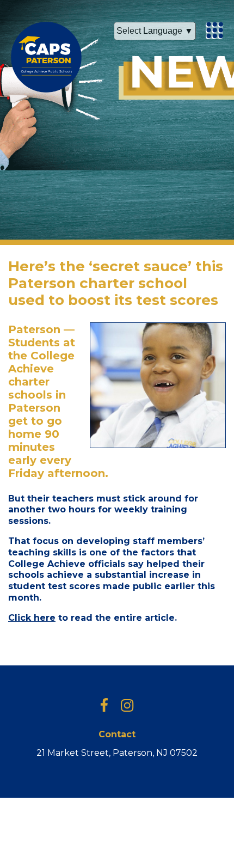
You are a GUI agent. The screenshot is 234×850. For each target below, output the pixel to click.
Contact (117, 734)
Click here (32, 618)
